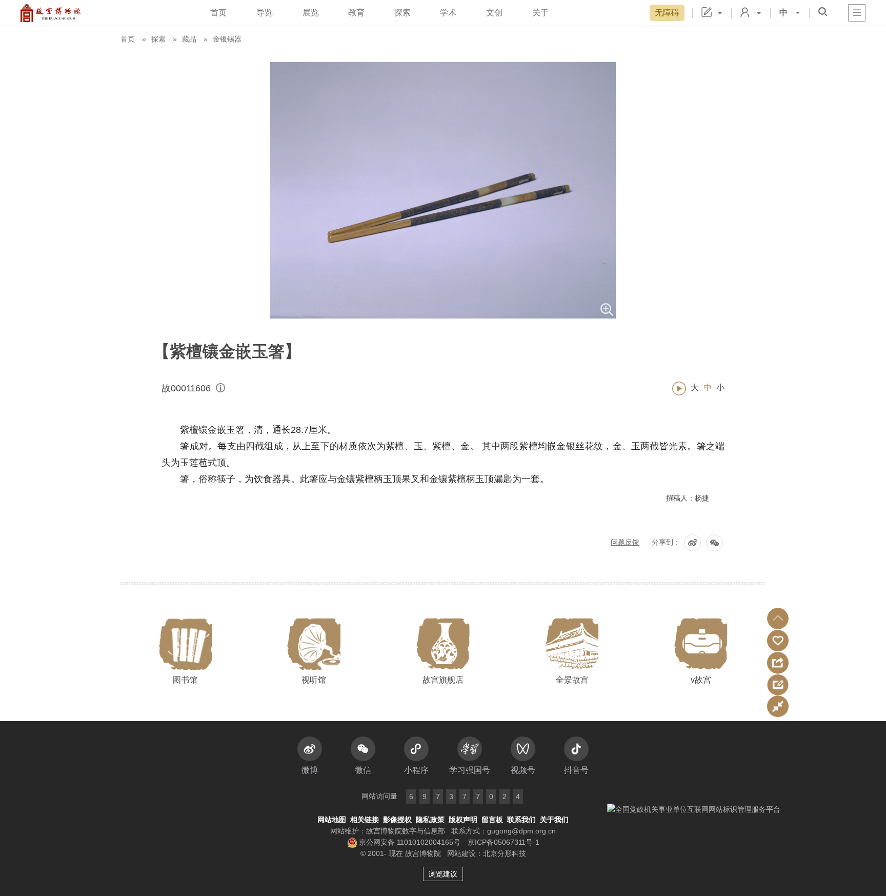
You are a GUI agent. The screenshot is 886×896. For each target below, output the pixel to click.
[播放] (679, 388)
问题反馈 (625, 542)
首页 (218, 12)
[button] (778, 618)
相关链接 (364, 819)
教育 (356, 12)
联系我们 (521, 819)
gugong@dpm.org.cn (521, 831)
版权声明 (463, 819)
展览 (311, 12)
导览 (264, 12)
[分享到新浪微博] (692, 542)
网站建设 (461, 853)
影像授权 (397, 819)
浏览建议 (443, 874)
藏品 (189, 39)
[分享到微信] (714, 542)
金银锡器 (227, 39)
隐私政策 (430, 819)
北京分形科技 (504, 853)
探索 (402, 12)
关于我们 (554, 819)
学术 (448, 12)
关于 (540, 12)
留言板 (492, 819)
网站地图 (331, 819)
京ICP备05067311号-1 (503, 842)
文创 (494, 12)
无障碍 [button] (667, 12)
